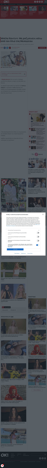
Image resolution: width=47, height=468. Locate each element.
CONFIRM (15, 249)
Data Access (23, 253)
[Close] (43, 215)
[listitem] (23, 230)
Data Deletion (17, 253)
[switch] (37, 233)
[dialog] (23, 234)
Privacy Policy (30, 253)
